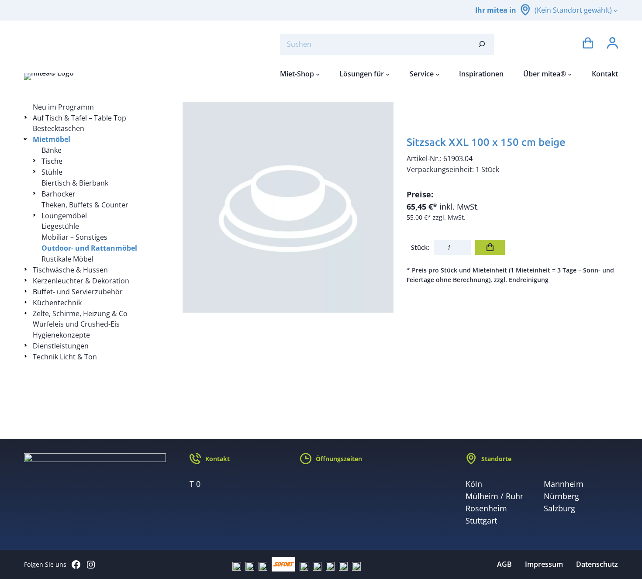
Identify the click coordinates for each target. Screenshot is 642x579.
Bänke (51, 150)
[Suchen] (481, 44)
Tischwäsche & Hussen (70, 270)
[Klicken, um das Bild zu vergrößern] (288, 207)
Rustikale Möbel (67, 259)
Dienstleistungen (61, 346)
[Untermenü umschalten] (27, 117)
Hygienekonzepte (61, 335)
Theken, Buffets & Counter (84, 205)
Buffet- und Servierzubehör (78, 291)
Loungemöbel (64, 216)
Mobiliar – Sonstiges (74, 237)
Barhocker (58, 194)
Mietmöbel (51, 139)
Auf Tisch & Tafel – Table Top (79, 118)
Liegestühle (60, 226)
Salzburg (559, 508)
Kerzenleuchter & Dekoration (81, 281)
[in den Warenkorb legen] (490, 247)
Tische (51, 161)
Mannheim (563, 484)
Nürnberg (561, 496)
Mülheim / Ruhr (494, 496)
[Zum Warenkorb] (588, 44)
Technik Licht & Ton (65, 357)
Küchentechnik (57, 302)
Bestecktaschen (58, 128)
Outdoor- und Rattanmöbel (89, 248)
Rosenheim (486, 508)
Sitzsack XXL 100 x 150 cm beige (486, 142)
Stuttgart (481, 520)
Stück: (420, 247)
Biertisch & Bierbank (74, 183)
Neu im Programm (63, 107)
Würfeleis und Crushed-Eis (76, 324)
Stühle (51, 172)
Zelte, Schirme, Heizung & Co (80, 313)
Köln (474, 484)
